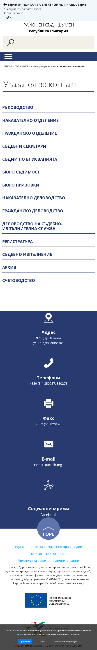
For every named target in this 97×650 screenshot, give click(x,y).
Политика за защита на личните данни (48, 560)
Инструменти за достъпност (22, 9)
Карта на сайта (13, 13)
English (7, 17)
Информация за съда (45, 66)
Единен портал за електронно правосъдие (47, 4)
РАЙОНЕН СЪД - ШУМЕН (16, 66)
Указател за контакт (72, 66)
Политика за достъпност (49, 553)
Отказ (42, 641)
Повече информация (65, 641)
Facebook (48, 514)
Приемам (25, 641)
